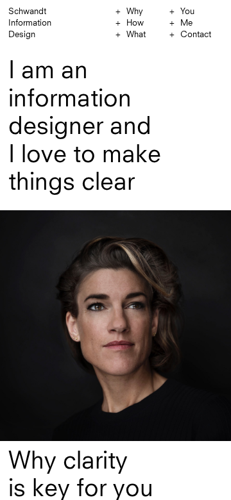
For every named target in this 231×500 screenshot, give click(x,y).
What (136, 35)
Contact (195, 35)
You (187, 12)
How (135, 23)
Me (186, 23)
